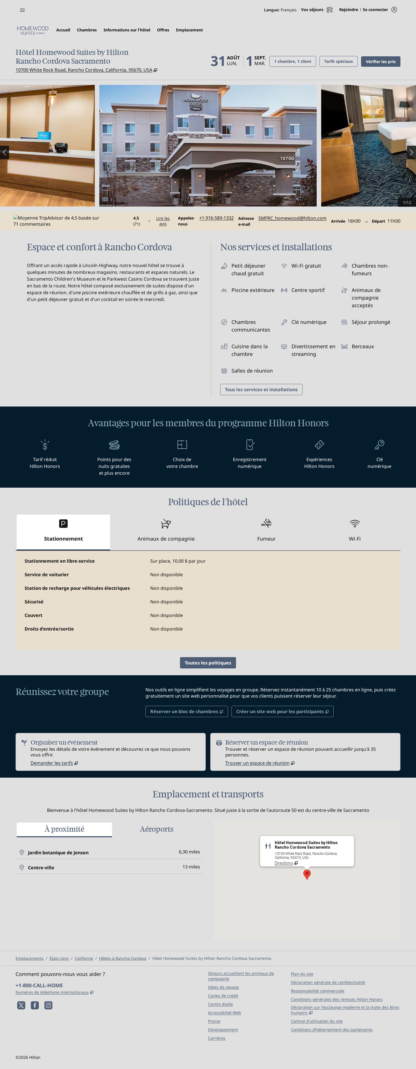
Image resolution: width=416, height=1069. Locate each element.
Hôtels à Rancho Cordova (122, 958)
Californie (84, 958)
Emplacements (30, 958)
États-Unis (59, 958)
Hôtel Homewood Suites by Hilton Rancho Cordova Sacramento (211, 958)
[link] (216, 218)
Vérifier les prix (383, 61)
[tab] (63, 532)
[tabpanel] (208, 600)
